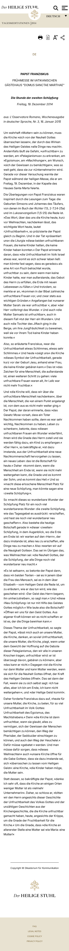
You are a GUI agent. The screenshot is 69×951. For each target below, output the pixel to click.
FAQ (34, 926)
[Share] (63, 38)
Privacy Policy (34, 941)
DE (34, 54)
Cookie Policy (34, 936)
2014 (33, 23)
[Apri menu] (64, 8)
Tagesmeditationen (16, 23)
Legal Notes (34, 931)
